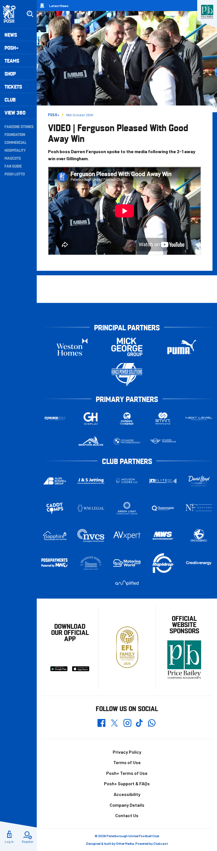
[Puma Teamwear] (182, 347)
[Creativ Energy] (198, 563)
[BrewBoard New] (198, 535)
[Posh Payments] (54, 563)
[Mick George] (127, 347)
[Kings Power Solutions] (127, 374)
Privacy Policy (127, 752)
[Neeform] (198, 508)
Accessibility (127, 794)
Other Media (125, 843)
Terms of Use (127, 762)
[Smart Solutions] (163, 418)
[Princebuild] (54, 418)
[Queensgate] (163, 508)
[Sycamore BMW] (126, 441)
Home (42, 6)
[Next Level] (198, 418)
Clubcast (160, 843)
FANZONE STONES (19, 126)
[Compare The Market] (126, 418)
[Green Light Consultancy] (126, 508)
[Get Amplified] (126, 583)
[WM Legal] (91, 508)
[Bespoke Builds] (91, 441)
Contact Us (126, 815)
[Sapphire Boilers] (54, 535)
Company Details (127, 805)
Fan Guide (13, 166)
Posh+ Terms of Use (126, 773)
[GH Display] (91, 418)
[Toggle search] (29, 14)
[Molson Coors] (126, 480)
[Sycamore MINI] (163, 441)
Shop (10, 73)
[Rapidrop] (163, 562)
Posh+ (12, 47)
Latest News (59, 6)
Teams (12, 60)
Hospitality (15, 150)
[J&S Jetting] (91, 481)
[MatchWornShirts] (163, 535)
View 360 (15, 112)
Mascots (13, 158)
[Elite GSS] (163, 481)
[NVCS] (91, 535)
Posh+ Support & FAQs (127, 783)
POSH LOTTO (15, 174)
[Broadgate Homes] (91, 563)
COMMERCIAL (16, 142)
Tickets (13, 86)
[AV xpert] (126, 535)
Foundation (15, 134)
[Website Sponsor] (207, 12)
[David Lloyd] (198, 480)
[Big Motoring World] (126, 563)
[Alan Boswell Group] (54, 481)
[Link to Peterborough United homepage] (12, 14)
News (11, 34)
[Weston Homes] (72, 347)
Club (10, 99)
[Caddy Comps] (54, 508)
